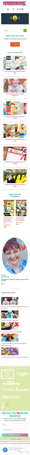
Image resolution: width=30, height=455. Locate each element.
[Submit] (25, 30)
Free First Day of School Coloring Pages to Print (15, 72)
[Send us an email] (16, 439)
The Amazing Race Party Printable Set (20, 219)
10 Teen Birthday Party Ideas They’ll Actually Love (15, 94)
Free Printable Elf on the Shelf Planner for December (15, 162)
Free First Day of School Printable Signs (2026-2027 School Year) (15, 307)
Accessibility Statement (5, 443)
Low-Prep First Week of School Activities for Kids (15, 117)
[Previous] (3, 215)
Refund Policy (24, 441)
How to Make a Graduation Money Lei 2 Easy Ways (14, 357)
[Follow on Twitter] (14, 439)
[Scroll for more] (15, 21)
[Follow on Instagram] (12, 439)
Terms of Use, (12, 441)
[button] (8, 9)
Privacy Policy (18, 441)
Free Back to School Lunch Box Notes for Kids (15, 140)
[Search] (13, 9)
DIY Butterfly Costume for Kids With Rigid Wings (15, 185)
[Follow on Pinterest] (17, 439)
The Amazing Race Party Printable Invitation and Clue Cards (7, 220)
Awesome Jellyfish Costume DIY (9, 320)
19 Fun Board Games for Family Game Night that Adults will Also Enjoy (14, 344)
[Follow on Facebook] (10, 439)
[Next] (26, 215)
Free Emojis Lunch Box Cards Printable (11, 332)
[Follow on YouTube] (19, 439)
